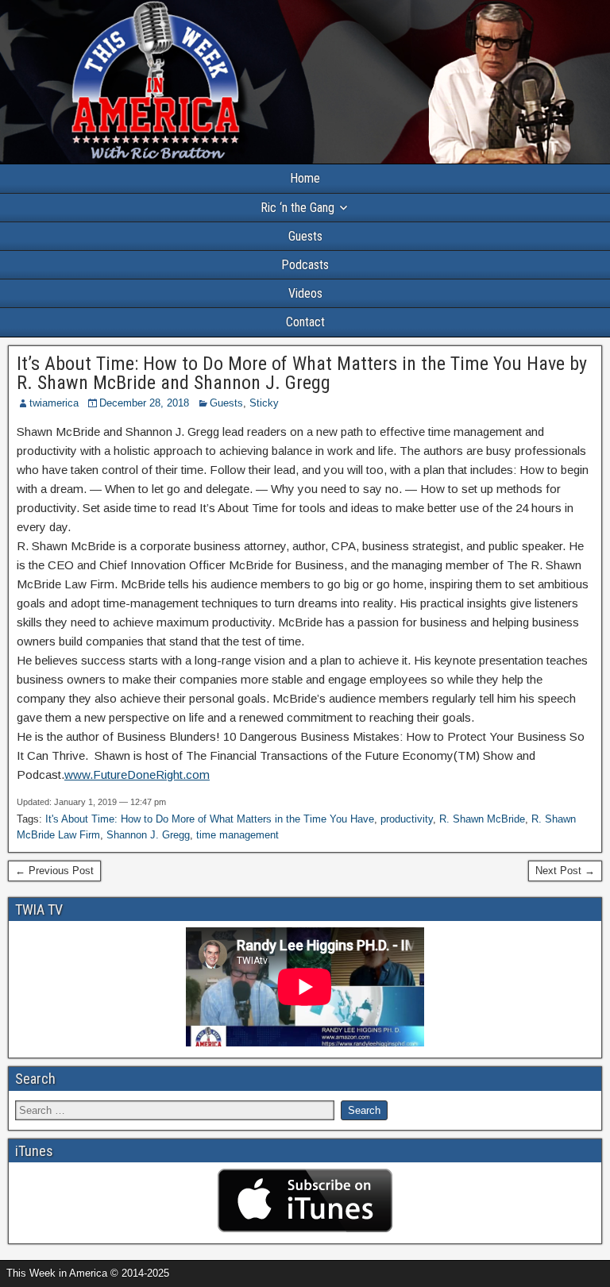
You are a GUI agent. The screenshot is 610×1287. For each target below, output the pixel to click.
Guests (305, 236)
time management (237, 835)
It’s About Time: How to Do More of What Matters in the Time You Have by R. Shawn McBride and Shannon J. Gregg (302, 373)
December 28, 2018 (144, 403)
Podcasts (305, 264)
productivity (406, 819)
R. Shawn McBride (482, 819)
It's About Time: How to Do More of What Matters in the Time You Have (209, 819)
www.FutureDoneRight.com (137, 774)
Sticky (264, 403)
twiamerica (54, 403)
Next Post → (565, 871)
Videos (305, 293)
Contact (305, 321)
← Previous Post (54, 871)
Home (305, 178)
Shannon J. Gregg (148, 835)
